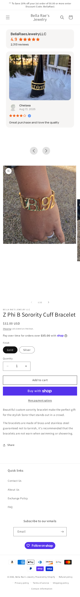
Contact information (41, 588)
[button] (7, 17)
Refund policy (66, 577)
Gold (10, 350)
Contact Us (15, 480)
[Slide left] (31, 302)
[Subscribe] (62, 531)
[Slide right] (48, 302)
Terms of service (41, 583)
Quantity (8, 358)
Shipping (7, 328)
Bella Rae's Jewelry (25, 577)
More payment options (40, 400)
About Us (13, 489)
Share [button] (11, 445)
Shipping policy (61, 583)
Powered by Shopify (45, 577)
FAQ (10, 507)
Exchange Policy (18, 498)
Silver (27, 350)
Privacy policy (22, 583)
